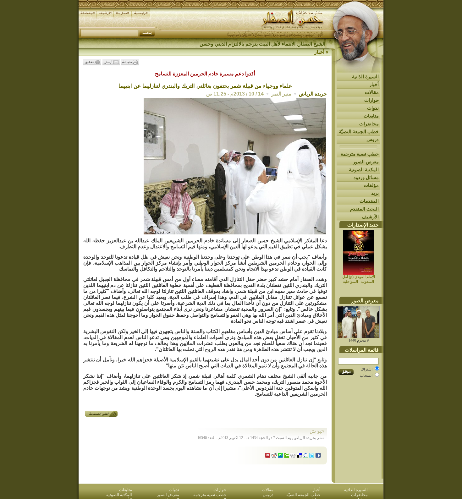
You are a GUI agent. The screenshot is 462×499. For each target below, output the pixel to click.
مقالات (372, 92)
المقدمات (369, 201)
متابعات (371, 115)
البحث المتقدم (364, 208)
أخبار (374, 84)
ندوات (373, 108)
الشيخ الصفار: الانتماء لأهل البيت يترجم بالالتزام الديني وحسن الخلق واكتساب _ (244, 44)
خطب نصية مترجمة (360, 153)
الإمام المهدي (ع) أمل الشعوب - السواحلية (358, 279)
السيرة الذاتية (365, 76)
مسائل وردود (366, 177)
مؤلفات (371, 185)
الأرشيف (370, 216)
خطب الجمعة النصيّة (359, 131)
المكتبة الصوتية (364, 169)
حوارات (371, 100)
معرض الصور (366, 161)
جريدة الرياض (313, 93)
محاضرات (369, 123)
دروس (372, 139)
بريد (375, 193)
